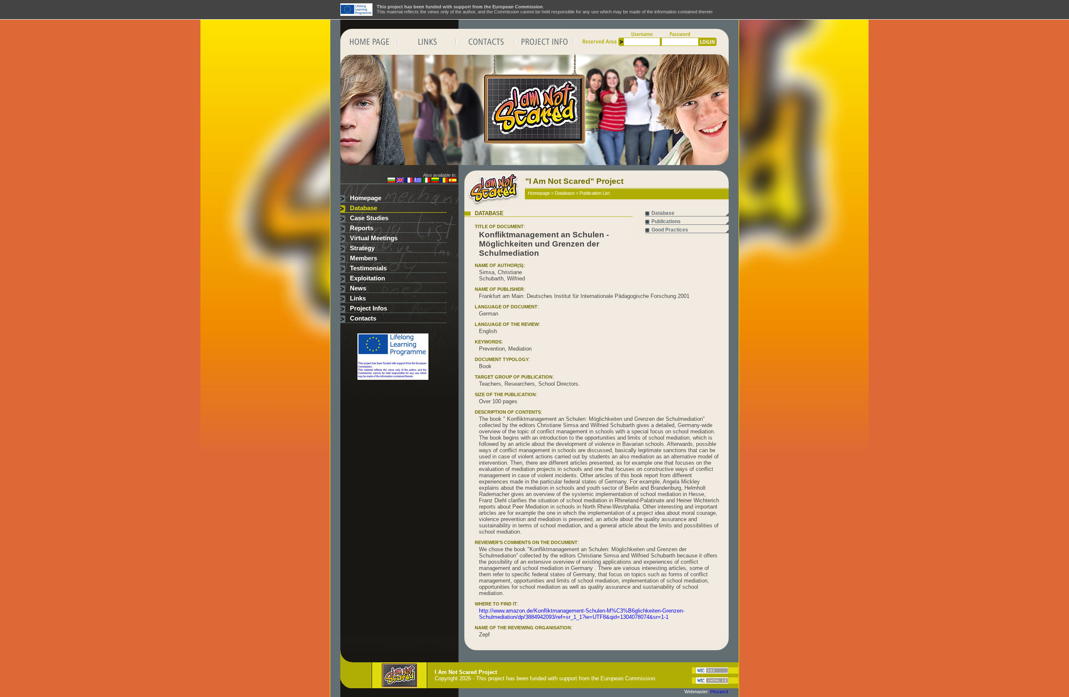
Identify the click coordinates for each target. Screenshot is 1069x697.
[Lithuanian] (435, 180)
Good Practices (669, 230)
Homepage (365, 198)
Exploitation (367, 278)
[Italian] (426, 180)
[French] (409, 180)
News (358, 288)
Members (363, 258)
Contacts (363, 318)
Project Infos (368, 308)
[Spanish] (452, 180)
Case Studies (369, 218)
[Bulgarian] (391, 180)
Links (358, 298)
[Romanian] (444, 180)
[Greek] (417, 180)
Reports (361, 228)
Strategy (362, 248)
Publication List (595, 193)
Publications (666, 221)
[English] (400, 180)
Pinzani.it (719, 691)
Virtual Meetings (374, 238)
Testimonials (368, 268)
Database (363, 208)
